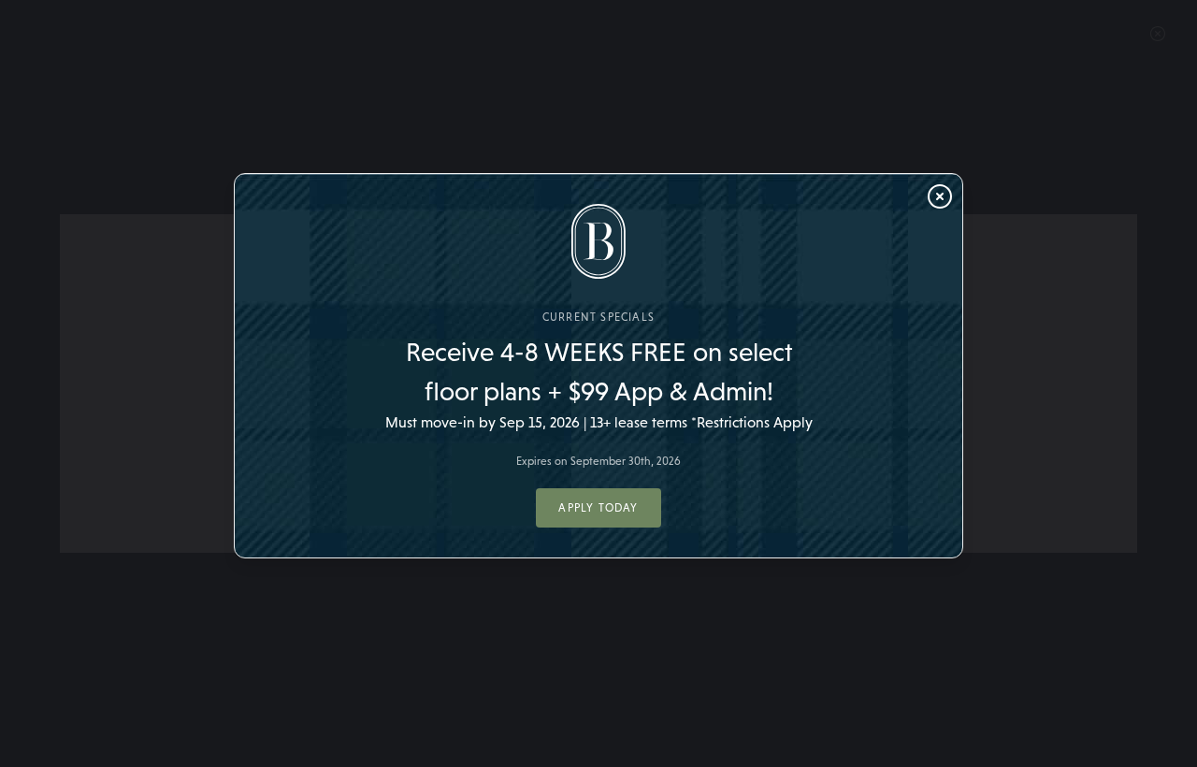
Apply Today (598, 507)
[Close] (940, 196)
